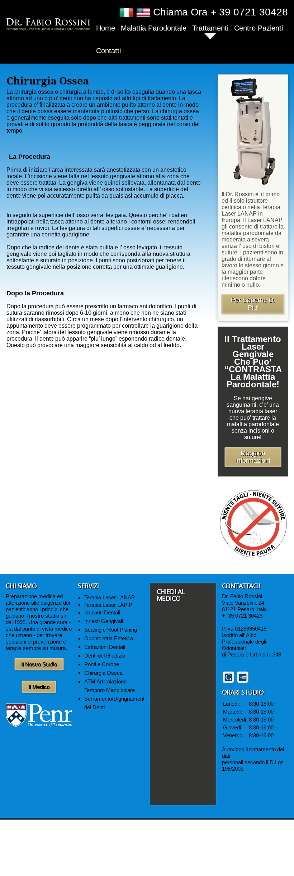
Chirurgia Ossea (103, 673)
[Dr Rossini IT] (48, 23)
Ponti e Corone (101, 664)
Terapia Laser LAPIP (108, 605)
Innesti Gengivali (103, 621)
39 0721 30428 (245, 616)
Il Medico (38, 687)
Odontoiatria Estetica (108, 638)
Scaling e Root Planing (110, 630)
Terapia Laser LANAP (109, 597)
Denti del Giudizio (104, 656)
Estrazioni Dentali (104, 647)
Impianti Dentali (102, 612)
